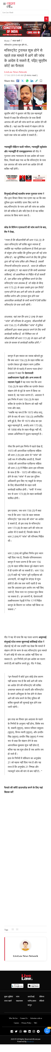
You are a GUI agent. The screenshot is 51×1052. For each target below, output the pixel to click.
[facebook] (18, 81)
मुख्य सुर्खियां (8, 997)
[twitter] (22, 81)
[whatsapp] (27, 81)
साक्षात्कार (19, 1001)
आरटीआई (31, 997)
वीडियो (41, 1001)
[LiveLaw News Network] (25, 945)
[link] (36, 81)
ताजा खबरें (8, 1001)
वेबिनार (41, 997)
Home (7, 41)
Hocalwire (30, 1042)
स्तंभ (17, 997)
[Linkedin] (32, 81)
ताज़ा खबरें (16, 41)
